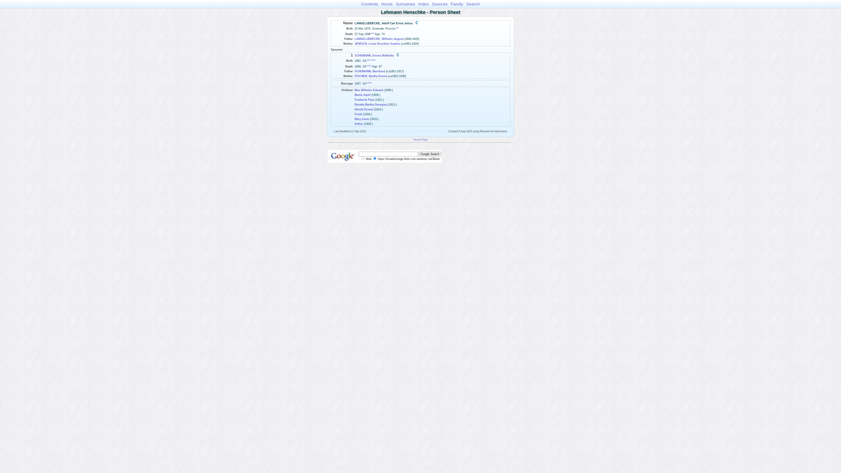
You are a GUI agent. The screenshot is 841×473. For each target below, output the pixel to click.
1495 (397, 28)
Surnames (405, 4)
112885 (368, 83)
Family (457, 4)
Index (423, 4)
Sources (440, 4)
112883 (372, 60)
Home (387, 4)
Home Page (420, 139)
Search (473, 4)
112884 (368, 66)
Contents (369, 4)
